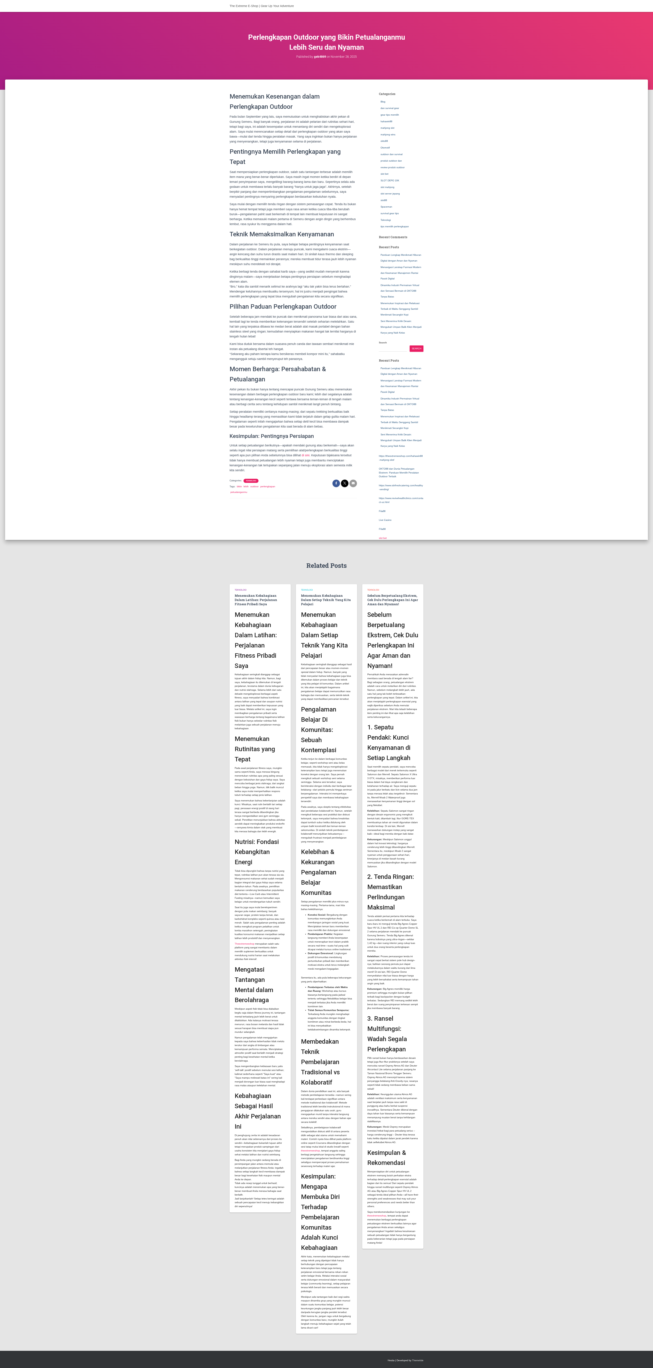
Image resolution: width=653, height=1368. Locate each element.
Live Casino (385, 520)
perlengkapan (267, 486)
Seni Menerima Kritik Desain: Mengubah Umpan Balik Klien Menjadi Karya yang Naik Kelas (401, 327)
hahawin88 (386, 121)
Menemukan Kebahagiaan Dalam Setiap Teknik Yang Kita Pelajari (326, 600)
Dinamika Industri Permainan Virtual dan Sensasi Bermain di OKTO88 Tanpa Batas (400, 291)
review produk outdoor (393, 167)
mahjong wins (388, 134)
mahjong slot (387, 127)
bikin (239, 486)
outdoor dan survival (392, 154)
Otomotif (385, 147)
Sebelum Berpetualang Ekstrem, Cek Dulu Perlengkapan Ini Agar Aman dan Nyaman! (392, 600)
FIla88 (382, 529)
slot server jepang (390, 193)
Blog (383, 101)
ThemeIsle (417, 1360)
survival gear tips (390, 213)
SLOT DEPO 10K (390, 180)
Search (383, 342)
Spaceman (386, 206)
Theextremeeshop (244, 943)
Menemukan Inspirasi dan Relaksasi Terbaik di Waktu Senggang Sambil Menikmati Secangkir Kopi (400, 309)
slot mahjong (387, 187)
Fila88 (382, 511)
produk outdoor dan (391, 160)
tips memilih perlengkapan (395, 226)
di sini (305, 455)
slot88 (384, 200)
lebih (246, 486)
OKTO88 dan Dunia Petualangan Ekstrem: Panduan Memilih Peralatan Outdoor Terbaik (399, 472)
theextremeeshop (310, 1150)
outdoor (254, 486)
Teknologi (251, 481)
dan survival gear (390, 108)
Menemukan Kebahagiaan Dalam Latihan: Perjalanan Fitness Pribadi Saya (256, 600)
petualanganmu (238, 492)
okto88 (384, 141)
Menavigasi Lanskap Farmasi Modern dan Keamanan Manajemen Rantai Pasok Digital (401, 273)
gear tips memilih (390, 114)
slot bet (384, 173)
